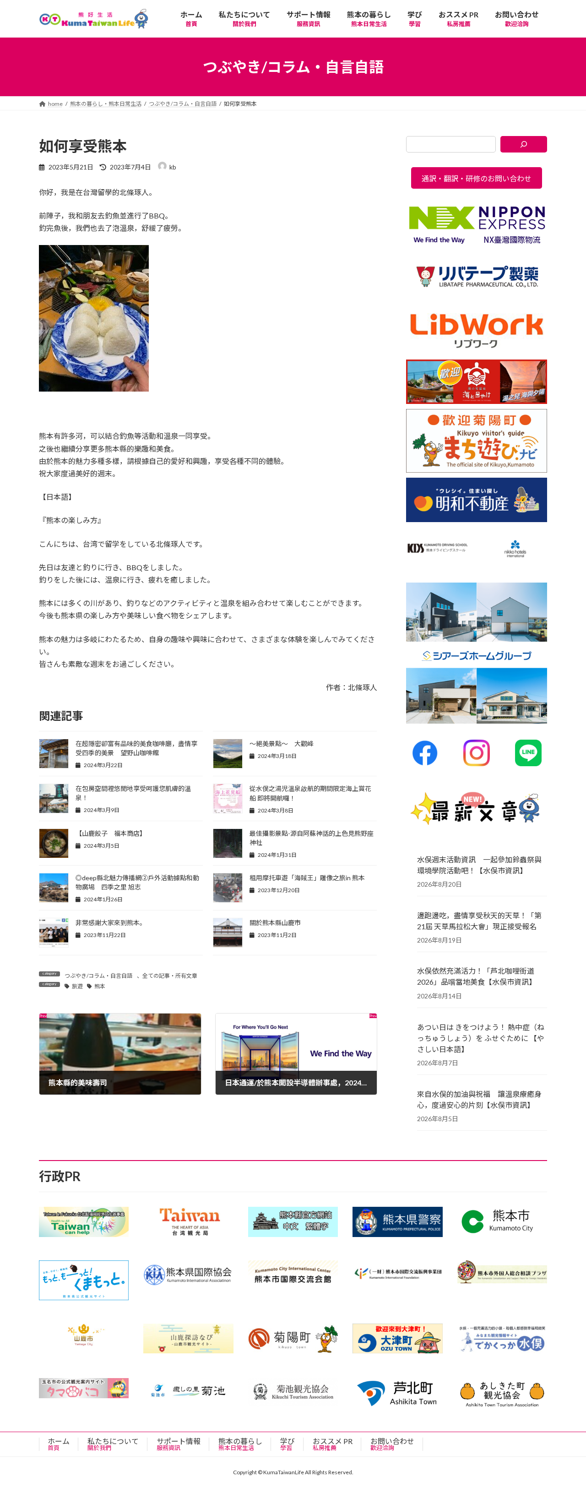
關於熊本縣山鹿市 (275, 923)
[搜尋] (524, 144)
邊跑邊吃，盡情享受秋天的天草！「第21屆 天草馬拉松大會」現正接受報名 (479, 921)
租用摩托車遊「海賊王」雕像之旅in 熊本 (307, 878)
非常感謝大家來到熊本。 (111, 923)
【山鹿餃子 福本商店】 (111, 833)
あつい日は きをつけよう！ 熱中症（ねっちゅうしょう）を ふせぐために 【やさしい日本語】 (480, 1038)
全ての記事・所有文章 (169, 975)
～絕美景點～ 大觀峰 (282, 743)
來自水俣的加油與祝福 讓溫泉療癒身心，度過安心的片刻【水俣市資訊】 (479, 1099)
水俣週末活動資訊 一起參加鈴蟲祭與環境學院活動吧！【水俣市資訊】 (479, 865)
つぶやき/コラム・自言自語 (98, 975)
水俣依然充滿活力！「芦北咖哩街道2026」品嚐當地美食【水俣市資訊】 (476, 977)
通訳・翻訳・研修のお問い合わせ (477, 178)
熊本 (99, 986)
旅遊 (77, 986)
